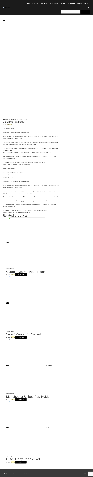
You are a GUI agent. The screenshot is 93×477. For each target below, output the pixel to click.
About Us (79, 3)
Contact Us (26, 473)
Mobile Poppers (11, 119)
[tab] (33, 174)
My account (71, 3)
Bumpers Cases (53, 3)
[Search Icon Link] (88, 7)
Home (28, 3)
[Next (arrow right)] (90, 238)
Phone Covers (43, 3)
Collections (35, 3)
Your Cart (86, 3)
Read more (21, 399)
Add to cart (21, 274)
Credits (20, 473)
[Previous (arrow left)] (2, 238)
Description (9, 174)
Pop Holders (63, 3)
